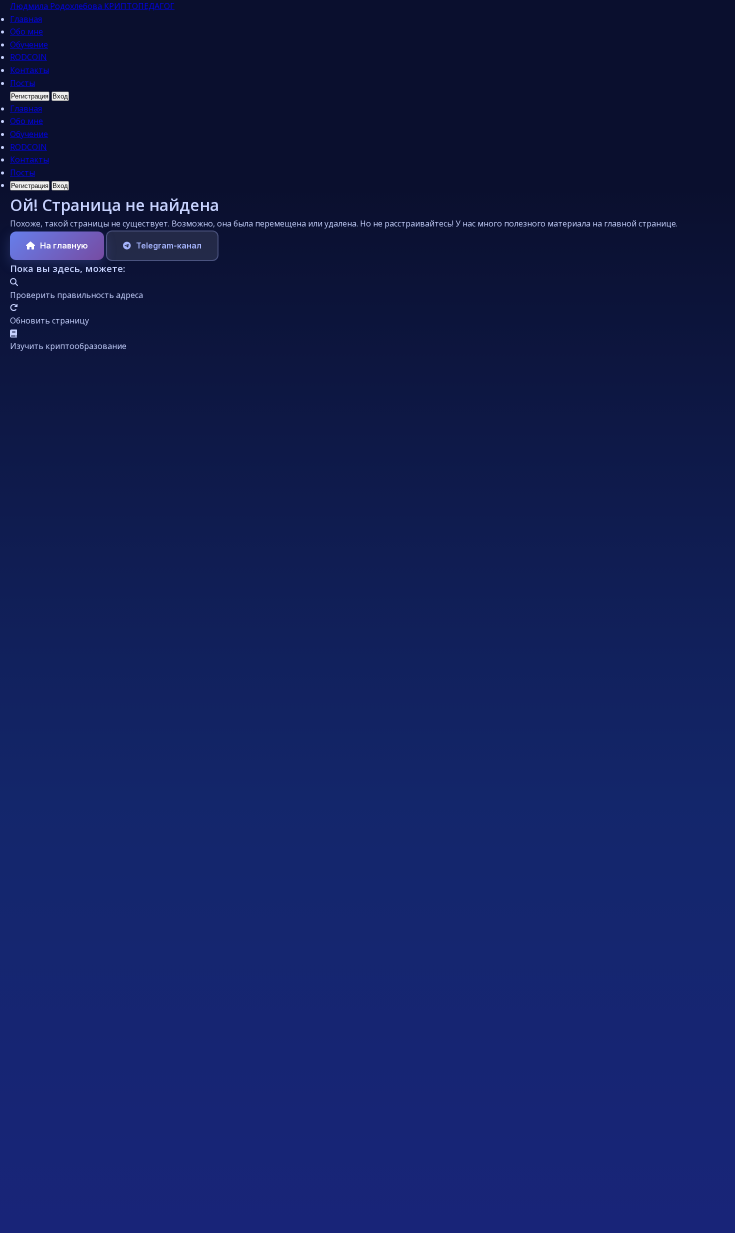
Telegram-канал (169, 245)
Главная (26, 19)
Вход (60, 96)
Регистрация (29, 96)
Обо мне (26, 31)
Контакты (29, 70)
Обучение (29, 44)
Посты (22, 83)
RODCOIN (28, 57)
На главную (64, 245)
